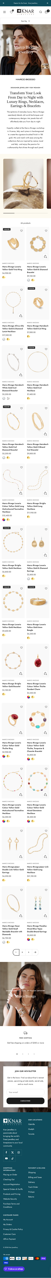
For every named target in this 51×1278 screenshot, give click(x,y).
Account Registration (11, 1184)
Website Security (10, 1199)
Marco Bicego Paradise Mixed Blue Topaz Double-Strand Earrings (37, 929)
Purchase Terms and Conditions (11, 1205)
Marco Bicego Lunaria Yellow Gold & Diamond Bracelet (37, 269)
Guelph (31, 1129)
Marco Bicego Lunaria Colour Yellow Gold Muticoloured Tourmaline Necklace (13, 809)
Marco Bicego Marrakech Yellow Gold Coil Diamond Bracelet (13, 447)
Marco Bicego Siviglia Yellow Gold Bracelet (11, 685)
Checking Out (8, 1179)
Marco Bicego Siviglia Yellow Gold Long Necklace (36, 506)
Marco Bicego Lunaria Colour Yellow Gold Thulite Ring (11, 745)
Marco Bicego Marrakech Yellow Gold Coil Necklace (37, 388)
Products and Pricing (11, 1194)
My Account (8, 1219)
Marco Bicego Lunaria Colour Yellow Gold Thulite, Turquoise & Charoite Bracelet (36, 747)
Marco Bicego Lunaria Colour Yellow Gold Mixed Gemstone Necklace (36, 809)
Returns (31, 1196)
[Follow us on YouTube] (6, 1158)
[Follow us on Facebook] (6, 1152)
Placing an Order (10, 1174)
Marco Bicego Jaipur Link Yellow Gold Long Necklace (37, 869)
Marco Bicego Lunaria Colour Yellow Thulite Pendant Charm (36, 686)
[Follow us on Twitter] (12, 1152)
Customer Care (9, 1234)
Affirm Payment (9, 1239)
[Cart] (46, 12)
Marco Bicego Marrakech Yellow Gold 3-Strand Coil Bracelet (37, 447)
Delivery (31, 1182)
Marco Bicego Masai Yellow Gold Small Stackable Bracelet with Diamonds (12, 930)
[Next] (35, 952)
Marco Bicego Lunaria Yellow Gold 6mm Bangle (36, 627)
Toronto (31, 1134)
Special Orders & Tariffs (13, 1189)
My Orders (7, 1224)
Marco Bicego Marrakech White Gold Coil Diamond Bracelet (13, 388)
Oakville (31, 1124)
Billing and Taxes (35, 1177)
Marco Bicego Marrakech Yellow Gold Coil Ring (37, 327)
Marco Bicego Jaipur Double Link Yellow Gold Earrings (13, 869)
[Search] (40, 12)
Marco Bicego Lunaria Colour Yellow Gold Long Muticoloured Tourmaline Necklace (13, 507)
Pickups (31, 1192)
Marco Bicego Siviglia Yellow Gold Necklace (11, 566)
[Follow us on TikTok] (12, 1158)
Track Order (33, 1187)
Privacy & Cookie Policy (13, 1229)
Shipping (32, 1172)
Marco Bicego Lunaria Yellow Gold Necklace (11, 626)
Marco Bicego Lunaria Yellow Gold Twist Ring (12, 268)
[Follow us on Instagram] (19, 1152)
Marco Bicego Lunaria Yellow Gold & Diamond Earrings (37, 568)
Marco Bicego (8, 263)
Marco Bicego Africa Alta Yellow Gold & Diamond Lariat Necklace (13, 328)
